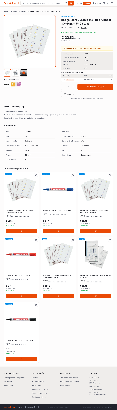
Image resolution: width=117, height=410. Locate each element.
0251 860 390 (94, 387)
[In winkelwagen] (21, 231)
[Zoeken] (71, 3)
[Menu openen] (111, 3)
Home (6, 11)
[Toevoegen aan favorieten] (36, 175)
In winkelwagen (97, 87)
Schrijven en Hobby (39, 397)
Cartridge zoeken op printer (14, 378)
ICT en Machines (38, 381)
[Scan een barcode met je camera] (65, 3)
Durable (83, 28)
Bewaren (70, 94)
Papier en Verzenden (39, 393)
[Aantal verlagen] (63, 86)
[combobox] (42, 3)
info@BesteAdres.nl (96, 389)
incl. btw (79, 3)
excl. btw (87, 3)
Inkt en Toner (37, 385)
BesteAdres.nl (11, 3)
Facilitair (35, 378)
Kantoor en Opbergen (40, 389)
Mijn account (8, 385)
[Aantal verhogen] (73, 86)
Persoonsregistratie (17, 11)
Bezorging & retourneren (69, 381)
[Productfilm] (23, 73)
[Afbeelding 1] (7, 73)
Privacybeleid (65, 385)
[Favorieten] (104, 3)
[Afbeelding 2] (15, 73)
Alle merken (8, 381)
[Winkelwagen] (107, 3)
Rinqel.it (37, 407)
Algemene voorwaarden (69, 378)
